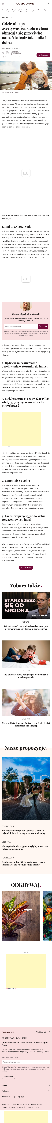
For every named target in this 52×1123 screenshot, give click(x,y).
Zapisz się (43, 326)
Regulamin (6, 1104)
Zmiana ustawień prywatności (14, 1107)
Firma (4, 1085)
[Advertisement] (20, 429)
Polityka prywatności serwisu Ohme (27, 1104)
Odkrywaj (5, 1091)
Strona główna (6, 10)
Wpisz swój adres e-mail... (10, 1057)
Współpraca (33, 1107)
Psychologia (16, 10)
